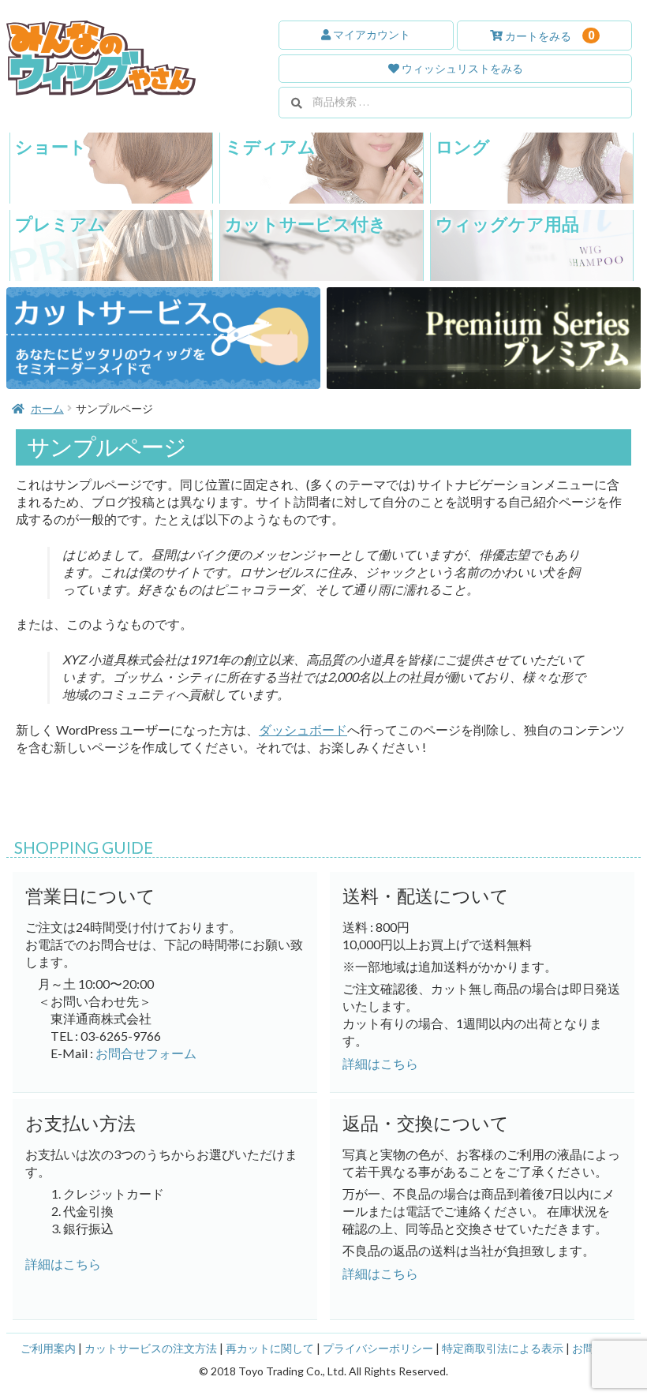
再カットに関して (270, 1348)
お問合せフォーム (145, 1053)
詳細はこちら (63, 1263)
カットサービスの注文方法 (150, 1348)
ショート (51, 146)
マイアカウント (370, 34)
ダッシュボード (303, 729)
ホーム (47, 408)
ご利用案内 (48, 1348)
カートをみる (548, 35)
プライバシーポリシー (378, 1348)
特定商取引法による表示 (502, 1348)
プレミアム (60, 223)
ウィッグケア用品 (507, 223)
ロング (463, 146)
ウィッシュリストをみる (461, 68)
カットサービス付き (306, 223)
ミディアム (270, 146)
